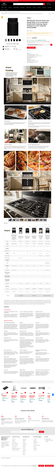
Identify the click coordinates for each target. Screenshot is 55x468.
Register (50, 4)
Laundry (35, 443)
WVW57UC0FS (13, 398)
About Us (13, 440)
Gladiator (24, 445)
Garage (35, 446)
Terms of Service (14, 445)
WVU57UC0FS (31, 398)
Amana (24, 448)
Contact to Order (31, 47)
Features (8, 295)
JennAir (24, 442)
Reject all (41, 465)
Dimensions (34, 295)
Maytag (24, 446)
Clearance (35, 448)
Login (47, 4)
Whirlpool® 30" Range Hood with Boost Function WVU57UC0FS (32, 396)
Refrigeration (36, 442)
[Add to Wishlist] (51, 45)
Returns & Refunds (15, 443)
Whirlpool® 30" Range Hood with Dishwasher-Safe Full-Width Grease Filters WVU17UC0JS (23, 396)
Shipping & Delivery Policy (16, 448)
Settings (34, 465)
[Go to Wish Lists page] (53, 4)
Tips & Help (49, 7)
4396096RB (3, 397)
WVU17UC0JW (49, 398)
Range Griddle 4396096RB (4, 395)
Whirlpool (24, 440)
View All (24, 454)
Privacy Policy (14, 446)
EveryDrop (24, 449)
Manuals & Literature (47, 295)
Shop (5, 7)
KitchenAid (24, 439)
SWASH (24, 451)
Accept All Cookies (49, 465)
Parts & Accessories (37, 445)
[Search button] (44, 4)
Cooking (35, 439)
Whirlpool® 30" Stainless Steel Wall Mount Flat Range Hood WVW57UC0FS (14, 396)
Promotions (14, 442)
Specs (21, 295)
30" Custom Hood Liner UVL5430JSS (41, 395)
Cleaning (35, 440)
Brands (10, 7)
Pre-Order (35, 449)
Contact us (13, 439)
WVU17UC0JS (22, 398)
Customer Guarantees (15, 449)
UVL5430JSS (39, 397)
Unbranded (24, 443)
